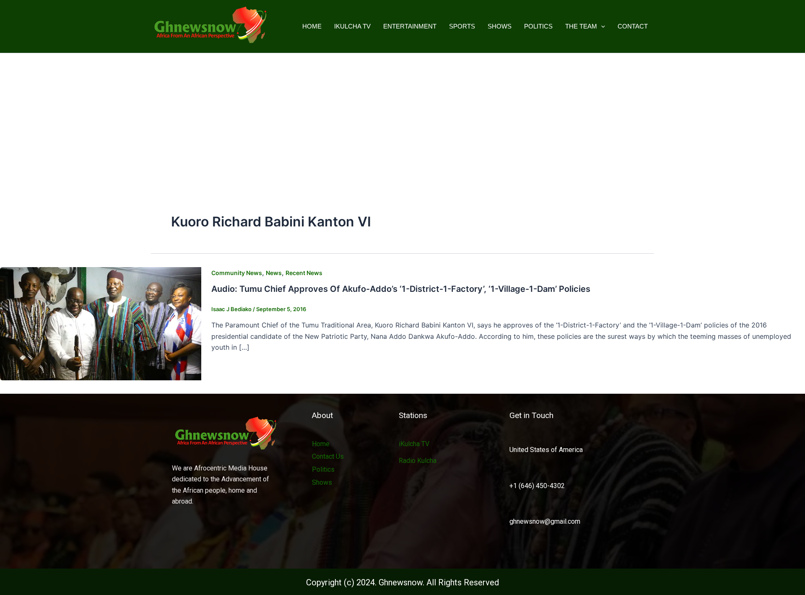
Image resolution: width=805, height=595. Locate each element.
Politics (538, 26)
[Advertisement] (402, 116)
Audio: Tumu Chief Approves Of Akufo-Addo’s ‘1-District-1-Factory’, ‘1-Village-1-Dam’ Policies (400, 289)
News (274, 272)
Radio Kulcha (417, 461)
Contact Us (328, 456)
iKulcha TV (352, 26)
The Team (581, 26)
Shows (500, 26)
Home (312, 26)
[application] (601, 26)
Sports (462, 26)
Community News (236, 272)
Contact (633, 26)
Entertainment (409, 26)
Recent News (304, 272)
